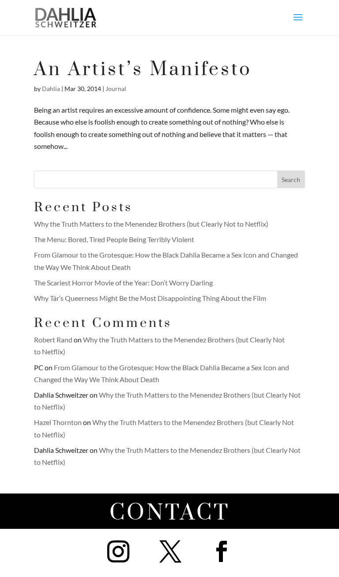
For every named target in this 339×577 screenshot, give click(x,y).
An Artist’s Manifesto (143, 69)
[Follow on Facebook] (221, 551)
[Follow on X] (170, 551)
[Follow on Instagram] (118, 551)
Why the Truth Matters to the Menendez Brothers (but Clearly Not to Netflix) (151, 224)
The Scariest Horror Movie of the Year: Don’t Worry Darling (123, 282)
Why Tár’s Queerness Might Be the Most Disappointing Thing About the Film (150, 298)
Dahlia (51, 88)
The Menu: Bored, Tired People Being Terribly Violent (114, 239)
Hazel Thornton (58, 422)
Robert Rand (53, 339)
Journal (115, 88)
